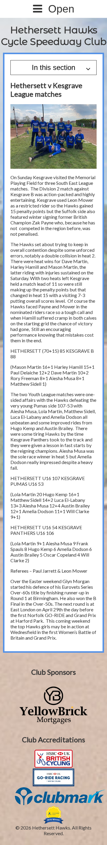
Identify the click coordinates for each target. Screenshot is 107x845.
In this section (53, 67)
